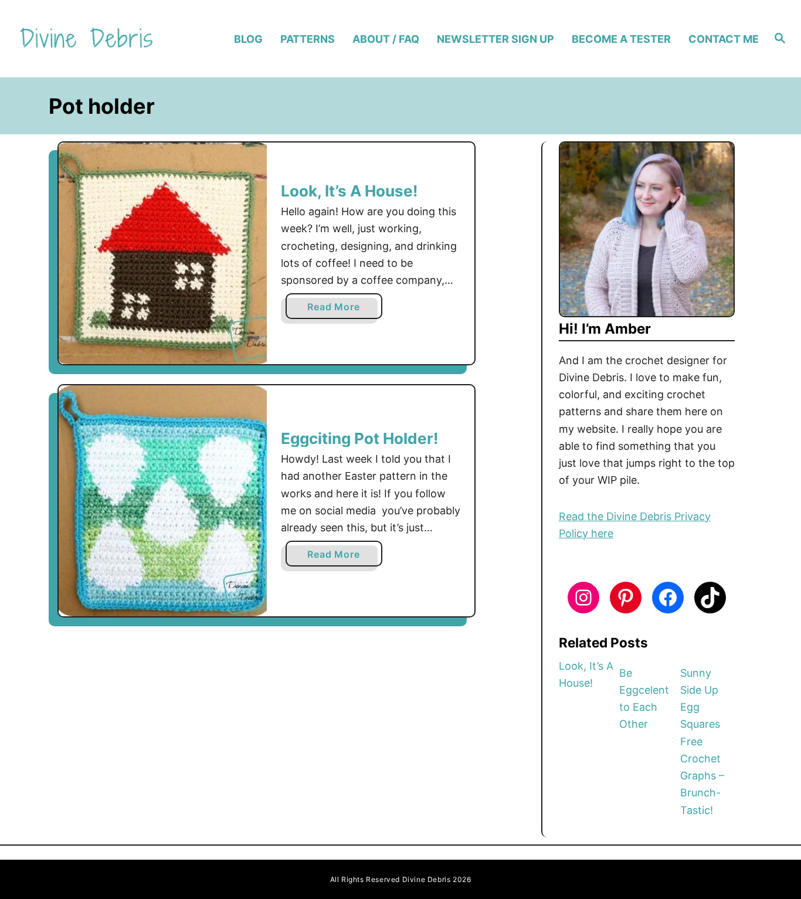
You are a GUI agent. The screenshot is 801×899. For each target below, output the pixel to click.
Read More (336, 309)
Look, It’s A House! (349, 191)
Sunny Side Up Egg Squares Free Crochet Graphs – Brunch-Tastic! (702, 741)
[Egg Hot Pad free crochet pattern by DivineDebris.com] (163, 500)
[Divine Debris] (106, 39)
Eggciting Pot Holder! (359, 438)
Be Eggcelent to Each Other (644, 699)
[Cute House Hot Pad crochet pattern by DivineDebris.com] (163, 253)
